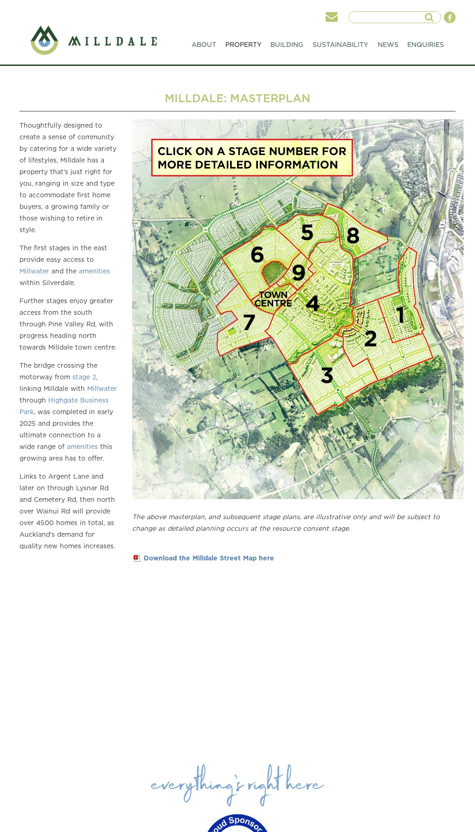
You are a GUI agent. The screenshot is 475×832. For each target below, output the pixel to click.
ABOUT (204, 44)
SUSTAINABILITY (340, 44)
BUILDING (286, 44)
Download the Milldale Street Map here (209, 557)
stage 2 (84, 376)
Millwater (34, 270)
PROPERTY (243, 44)
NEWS (388, 44)
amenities (94, 270)
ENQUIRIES (425, 44)
